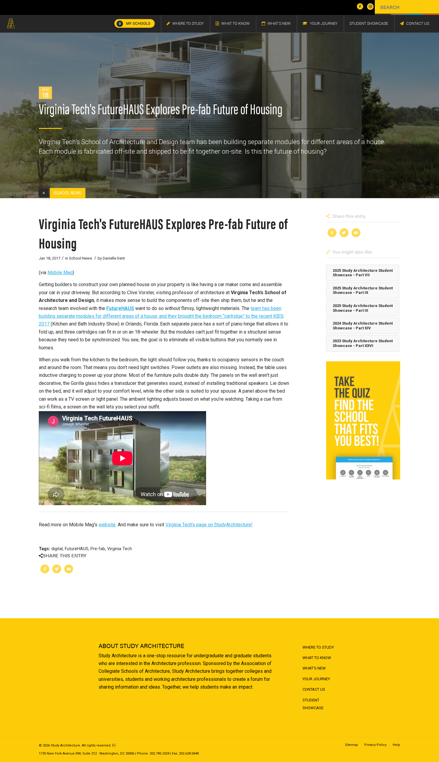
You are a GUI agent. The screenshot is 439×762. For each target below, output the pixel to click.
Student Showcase (313, 704)
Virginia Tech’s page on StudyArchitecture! (209, 524)
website (107, 524)
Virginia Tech (119, 548)
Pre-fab (97, 548)
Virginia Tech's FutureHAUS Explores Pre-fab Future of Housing (163, 232)
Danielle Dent (114, 258)
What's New (314, 668)
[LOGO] (10, 24)
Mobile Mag (60, 272)
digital (57, 548)
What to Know (317, 657)
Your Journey (316, 679)
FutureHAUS (120, 308)
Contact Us (314, 689)
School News (80, 258)
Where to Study (318, 647)
